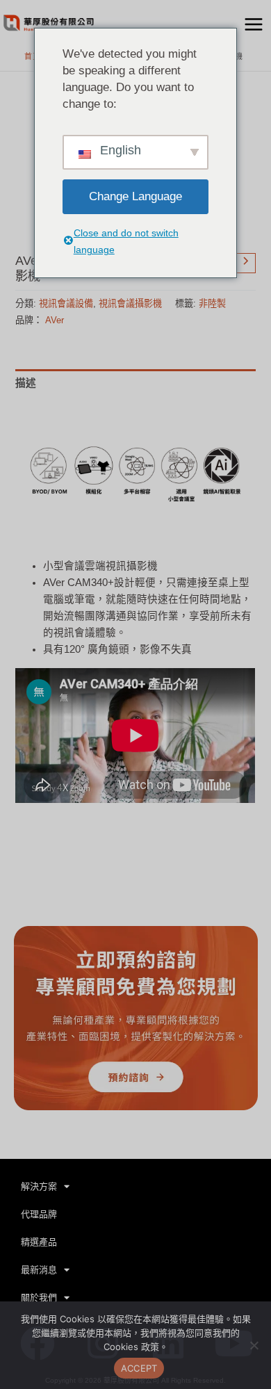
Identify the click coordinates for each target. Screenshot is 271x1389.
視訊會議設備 (66, 303)
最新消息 (39, 1270)
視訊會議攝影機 (130, 303)
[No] (254, 1345)
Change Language (135, 196)
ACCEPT (139, 1368)
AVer (54, 320)
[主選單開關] (253, 24)
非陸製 (212, 303)
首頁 (32, 56)
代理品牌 (39, 1214)
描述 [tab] (25, 383)
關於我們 (39, 1297)
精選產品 (39, 1242)
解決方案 (39, 1186)
